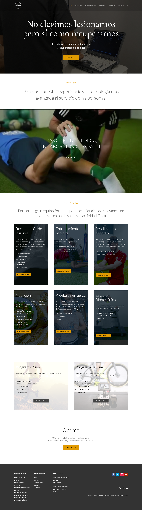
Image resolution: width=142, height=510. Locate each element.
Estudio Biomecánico (21, 495)
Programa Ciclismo (20, 500)
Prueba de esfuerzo (20, 493)
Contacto (111, 5)
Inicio (70, 5)
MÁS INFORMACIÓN (23, 274)
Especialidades (90, 5)
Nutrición (17, 490)
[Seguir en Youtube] (126, 474)
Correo (55, 480)
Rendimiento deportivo (22, 488)
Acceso (121, 5)
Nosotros (78, 5)
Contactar (71, 157)
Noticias (102, 5)
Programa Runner (20, 498)
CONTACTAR (71, 57)
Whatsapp (57, 483)
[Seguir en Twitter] (117, 474)
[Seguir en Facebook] (113, 474)
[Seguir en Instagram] (122, 474)
